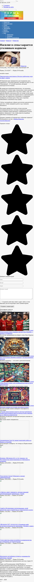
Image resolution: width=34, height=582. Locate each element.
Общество (6, 22)
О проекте (6, 5)
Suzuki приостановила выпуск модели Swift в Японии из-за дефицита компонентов (16, 414)
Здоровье (9, 36)
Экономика (6, 28)
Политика (6, 27)
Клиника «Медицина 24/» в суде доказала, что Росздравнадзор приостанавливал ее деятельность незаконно (15, 459)
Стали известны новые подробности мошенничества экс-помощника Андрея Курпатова (16, 540)
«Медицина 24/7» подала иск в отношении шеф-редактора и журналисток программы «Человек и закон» (17, 525)
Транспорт (10, 34)
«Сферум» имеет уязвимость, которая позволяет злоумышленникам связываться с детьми (14, 492)
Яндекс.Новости (19, 119)
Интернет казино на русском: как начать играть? (14, 407)
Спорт (5, 25)
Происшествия (7, 23)
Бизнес (5, 30)
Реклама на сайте (8, 7)
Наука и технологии (13, 37)
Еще (4, 33)
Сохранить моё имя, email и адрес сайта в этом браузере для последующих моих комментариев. (15, 302)
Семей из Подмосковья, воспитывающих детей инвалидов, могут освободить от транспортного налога (16, 509)
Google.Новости (5, 120)
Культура (6, 31)
